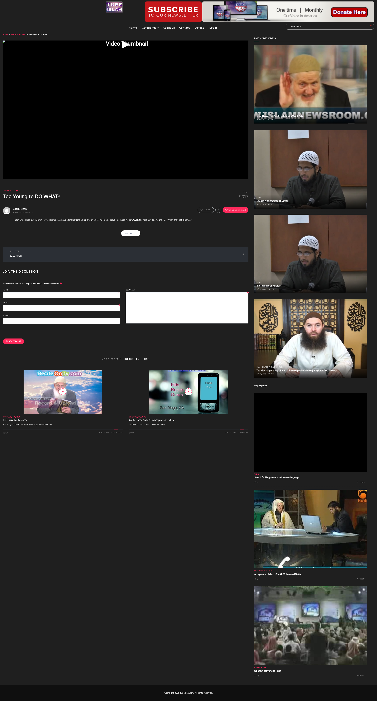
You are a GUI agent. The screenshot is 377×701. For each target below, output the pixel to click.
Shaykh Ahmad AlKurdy (272, 367)
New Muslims (260, 667)
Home (133, 27)
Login (213, 27)
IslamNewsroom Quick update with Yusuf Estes (281, 116)
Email (61, 302)
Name (61, 290)
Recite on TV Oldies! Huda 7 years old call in (151, 420)
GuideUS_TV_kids (18, 34)
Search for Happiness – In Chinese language (276, 477)
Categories (149, 27)
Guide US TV (262, 113)
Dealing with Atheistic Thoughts (272, 201)
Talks (259, 197)
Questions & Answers (263, 571)
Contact (184, 27)
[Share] (218, 210)
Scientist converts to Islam (267, 670)
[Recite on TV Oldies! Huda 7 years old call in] (188, 391)
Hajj (258, 367)
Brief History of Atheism (269, 285)
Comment (187, 290)
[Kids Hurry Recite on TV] (63, 391)
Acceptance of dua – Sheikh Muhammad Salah (277, 574)
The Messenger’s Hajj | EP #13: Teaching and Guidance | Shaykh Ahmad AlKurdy (297, 370)
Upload (199, 27)
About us (169, 27)
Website (7, 315)
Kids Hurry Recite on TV (15, 420)
